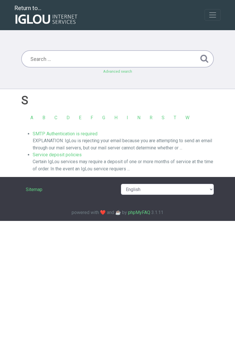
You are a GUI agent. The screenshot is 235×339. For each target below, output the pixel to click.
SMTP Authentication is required (65, 133)
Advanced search (117, 71)
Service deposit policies (57, 154)
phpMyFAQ (139, 212)
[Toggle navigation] (213, 15)
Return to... (27, 8)
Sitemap (34, 189)
